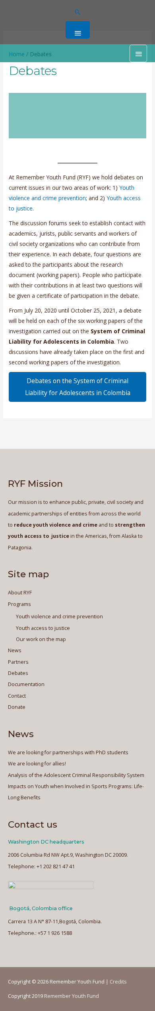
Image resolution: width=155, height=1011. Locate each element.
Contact (17, 695)
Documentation (26, 684)
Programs (19, 604)
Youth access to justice (43, 628)
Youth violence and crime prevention (59, 616)
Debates (18, 673)
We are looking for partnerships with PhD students (68, 752)
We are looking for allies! (37, 763)
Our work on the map (41, 639)
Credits (118, 981)
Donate (16, 707)
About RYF (20, 592)
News (14, 650)
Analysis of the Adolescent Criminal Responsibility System (76, 775)
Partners (18, 662)
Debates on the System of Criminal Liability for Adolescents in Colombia (77, 386)
